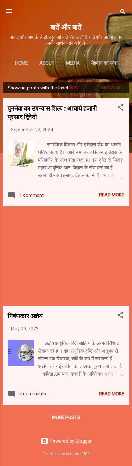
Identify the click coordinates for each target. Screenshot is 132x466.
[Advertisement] (66, 256)
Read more (111, 195)
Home (21, 63)
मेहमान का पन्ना (104, 63)
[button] (120, 108)
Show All (112, 88)
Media (73, 63)
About (46, 63)
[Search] (123, 13)
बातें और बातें (66, 27)
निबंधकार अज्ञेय (25, 315)
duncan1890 (79, 454)
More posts (66, 417)
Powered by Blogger (70, 441)
